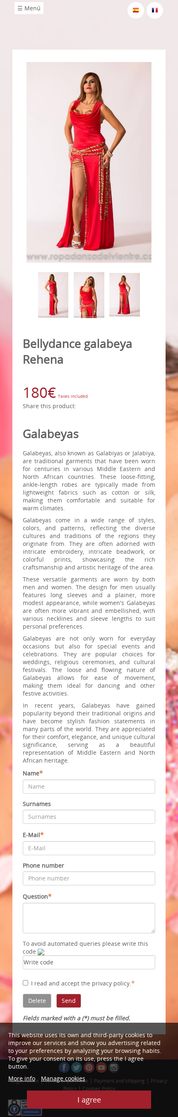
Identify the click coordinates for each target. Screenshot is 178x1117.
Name (33, 772)
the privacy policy (105, 983)
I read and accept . (83, 983)
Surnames (37, 804)
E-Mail (33, 834)
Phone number (43, 865)
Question (37, 896)
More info (21, 1078)
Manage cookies (63, 1078)
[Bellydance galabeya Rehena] (89, 161)
